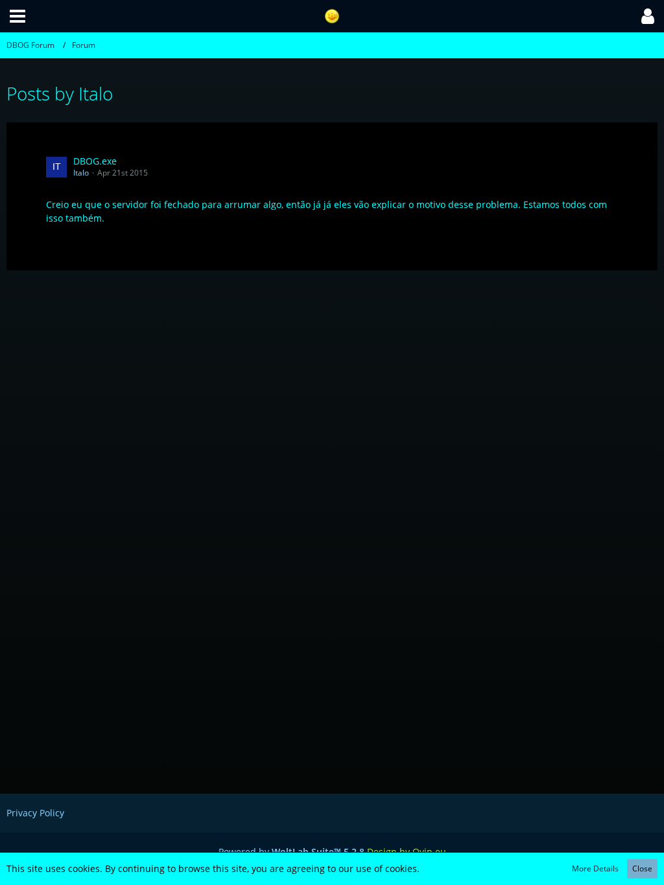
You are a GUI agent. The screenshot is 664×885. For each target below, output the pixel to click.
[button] (17, 16)
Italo (81, 172)
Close (642, 868)
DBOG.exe (95, 161)
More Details (595, 868)
